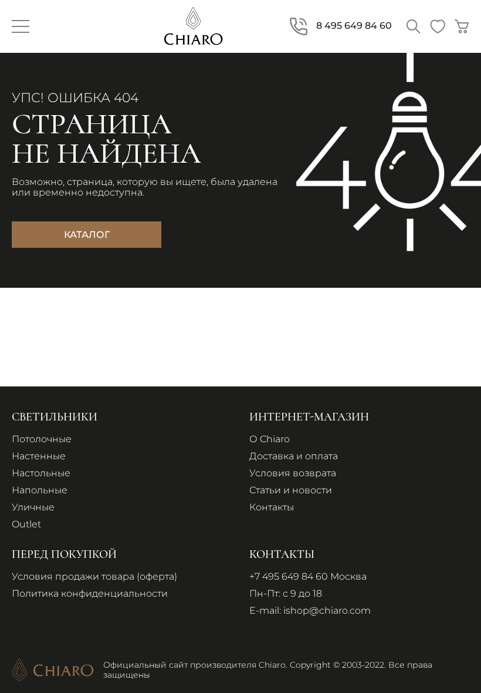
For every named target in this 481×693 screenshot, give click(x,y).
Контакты (271, 507)
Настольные (41, 473)
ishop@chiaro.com (327, 610)
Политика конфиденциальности (90, 593)
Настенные (39, 456)
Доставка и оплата (293, 456)
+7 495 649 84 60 (288, 576)
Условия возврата (292, 473)
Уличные (33, 507)
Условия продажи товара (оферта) (94, 576)
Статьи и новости (290, 490)
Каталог (87, 234)
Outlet (26, 524)
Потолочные (42, 439)
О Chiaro (269, 439)
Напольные (39, 490)
